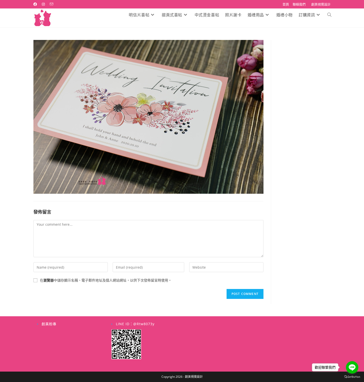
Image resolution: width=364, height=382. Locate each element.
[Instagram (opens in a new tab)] (43, 4)
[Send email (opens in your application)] (51, 4)
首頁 (286, 4)
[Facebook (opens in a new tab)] (36, 4)
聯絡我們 (299, 4)
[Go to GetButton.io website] (352, 377)
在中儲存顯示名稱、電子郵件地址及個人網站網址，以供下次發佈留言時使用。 (106, 280)
